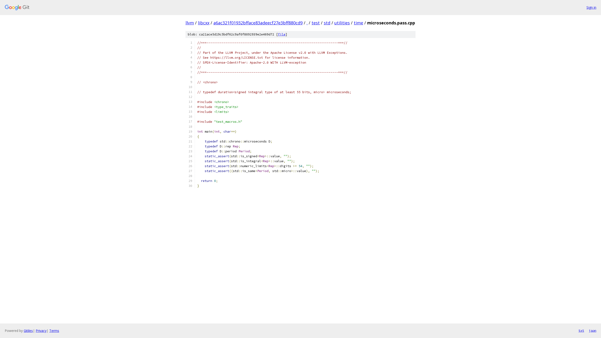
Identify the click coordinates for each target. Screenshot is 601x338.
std (327, 23)
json (592, 330)
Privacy (41, 330)
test (316, 23)
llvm (189, 23)
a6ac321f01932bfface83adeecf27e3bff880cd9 (258, 23)
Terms (54, 330)
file (281, 34)
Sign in (591, 7)
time (358, 23)
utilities (342, 23)
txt (581, 330)
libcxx (203, 23)
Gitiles (28, 330)
